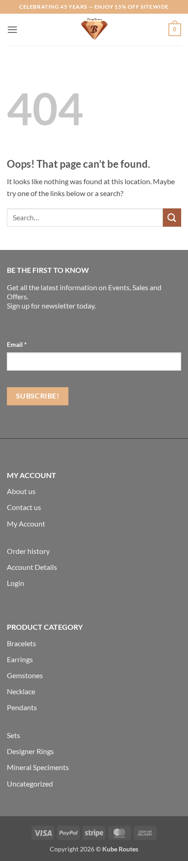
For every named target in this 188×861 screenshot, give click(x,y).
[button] (12, 29)
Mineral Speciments (38, 767)
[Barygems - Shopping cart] (94, 30)
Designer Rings (30, 751)
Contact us (24, 507)
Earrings (20, 659)
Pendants (22, 707)
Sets (13, 735)
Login (15, 583)
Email (17, 344)
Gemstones (25, 675)
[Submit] (172, 217)
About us (21, 491)
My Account (26, 523)
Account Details (32, 567)
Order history (28, 551)
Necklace (21, 691)
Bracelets (21, 643)
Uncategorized (30, 783)
